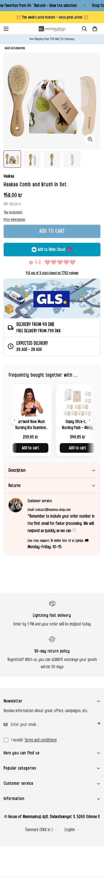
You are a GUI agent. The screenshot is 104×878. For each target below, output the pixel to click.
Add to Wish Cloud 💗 (55, 249)
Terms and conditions (40, 740)
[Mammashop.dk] (52, 29)
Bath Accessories (15, 48)
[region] (52, 420)
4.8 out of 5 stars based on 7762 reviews (52, 273)
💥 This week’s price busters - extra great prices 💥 (52, 17)
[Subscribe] (94, 723)
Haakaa (9, 176)
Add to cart (30, 448)
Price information (14, 220)
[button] (94, 28)
